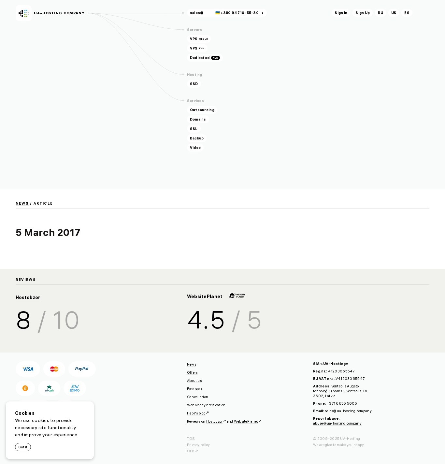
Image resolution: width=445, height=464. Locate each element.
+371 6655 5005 (342, 403)
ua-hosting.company (59, 13)
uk (393, 12)
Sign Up (362, 12)
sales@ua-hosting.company (348, 411)
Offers (192, 372)
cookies (40, 420)
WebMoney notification (206, 405)
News (22, 203)
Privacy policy (198, 444)
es (406, 12)
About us (194, 380)
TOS (191, 438)
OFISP (192, 451)
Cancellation (197, 397)
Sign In (341, 12)
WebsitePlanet (205, 296)
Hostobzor (28, 297)
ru (380, 12)
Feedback (194, 388)
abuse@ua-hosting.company (337, 423)
